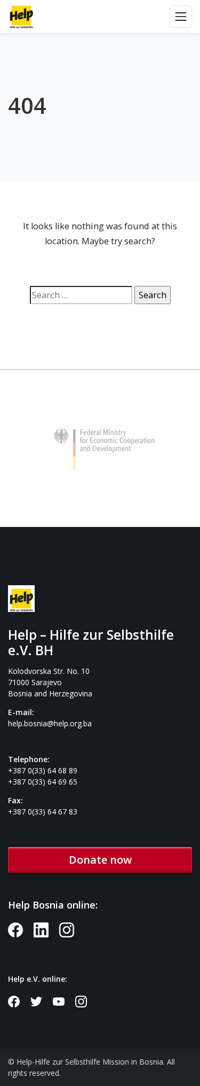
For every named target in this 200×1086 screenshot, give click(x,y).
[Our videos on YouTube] (64, 1001)
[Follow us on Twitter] (41, 1001)
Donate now (100, 859)
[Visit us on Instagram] (71, 929)
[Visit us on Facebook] (21, 929)
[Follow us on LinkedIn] (46, 929)
